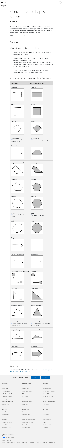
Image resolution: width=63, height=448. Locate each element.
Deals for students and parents (49, 401)
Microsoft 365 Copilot (6, 427)
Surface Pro (4, 386)
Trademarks (31, 442)
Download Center (25, 388)
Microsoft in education (47, 386)
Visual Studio (25, 430)
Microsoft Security (5, 414)
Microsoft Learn (25, 417)
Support (3, 6)
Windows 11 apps (5, 404)
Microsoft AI (4, 411)
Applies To (14, 21)
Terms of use (24, 442)
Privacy (18, 442)
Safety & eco (38, 442)
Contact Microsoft (11, 442)
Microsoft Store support (27, 391)
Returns (23, 393)
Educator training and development (50, 399)
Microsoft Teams (5, 424)
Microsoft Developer (26, 414)
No (46, 377)
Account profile (25, 386)
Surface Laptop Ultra (6, 391)
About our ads (52, 442)
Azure (23, 411)
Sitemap (3, 442)
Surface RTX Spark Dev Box (7, 393)
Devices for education (47, 388)
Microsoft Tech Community (27, 422)
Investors (44, 422)
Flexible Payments (25, 404)
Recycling (45, 442)
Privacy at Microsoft (47, 419)
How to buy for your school (48, 396)
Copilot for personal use (6, 399)
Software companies (26, 427)
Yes (35, 377)
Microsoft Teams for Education (49, 391)
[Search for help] (5, 2)
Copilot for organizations (7, 396)
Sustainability (45, 430)
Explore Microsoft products (7, 401)
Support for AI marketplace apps (28, 419)
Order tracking (25, 396)
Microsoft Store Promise (27, 401)
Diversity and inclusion (47, 424)
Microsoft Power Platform (7, 422)
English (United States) (9, 434)
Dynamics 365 (5, 417)
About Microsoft (46, 414)
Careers (44, 411)
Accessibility (45, 427)
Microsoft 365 (4, 419)
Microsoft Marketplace (26, 424)
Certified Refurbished (26, 399)
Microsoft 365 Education (47, 393)
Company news (46, 417)
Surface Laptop (5, 388)
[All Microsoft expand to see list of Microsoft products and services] (2, 2)
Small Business (5, 430)
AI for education (46, 404)
